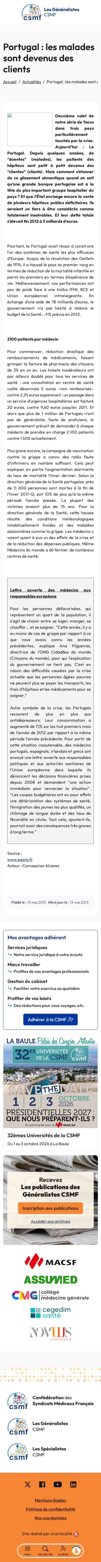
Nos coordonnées (51, 1517)
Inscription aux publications (50, 1208)
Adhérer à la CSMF (47, 1019)
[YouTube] (58, 1484)
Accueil (10, 81)
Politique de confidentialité (50, 1509)
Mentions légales (50, 1500)
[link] (65, 1534)
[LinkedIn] (73, 1484)
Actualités (31, 81)
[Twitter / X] (28, 1484)
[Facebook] (42, 1484)
